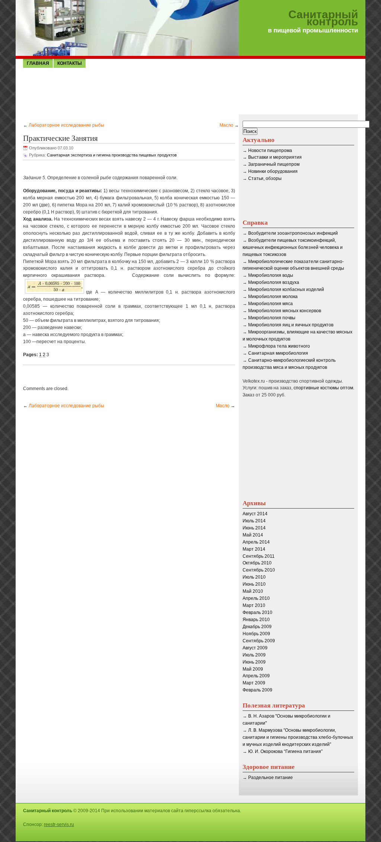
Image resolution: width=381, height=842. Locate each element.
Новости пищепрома (270, 150)
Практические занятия (60, 138)
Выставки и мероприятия (275, 157)
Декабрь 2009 (257, 626)
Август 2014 (255, 513)
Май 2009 (253, 669)
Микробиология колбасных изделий (286, 289)
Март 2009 (254, 683)
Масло (226, 125)
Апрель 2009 (256, 675)
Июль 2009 (254, 655)
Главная (38, 63)
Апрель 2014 (256, 542)
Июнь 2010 (254, 584)
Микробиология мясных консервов (284, 310)
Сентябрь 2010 (259, 570)
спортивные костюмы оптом (323, 387)
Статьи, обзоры (265, 178)
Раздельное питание (270, 777)
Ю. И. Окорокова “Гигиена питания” (285, 751)
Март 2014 (254, 549)
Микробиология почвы (271, 317)
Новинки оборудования (273, 171)
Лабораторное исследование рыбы (66, 125)
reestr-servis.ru (59, 824)
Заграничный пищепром (274, 164)
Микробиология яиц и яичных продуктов (290, 324)
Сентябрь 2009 (259, 640)
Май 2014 (253, 535)
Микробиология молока (273, 296)
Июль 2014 (254, 520)
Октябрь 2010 (257, 563)
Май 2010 (253, 591)
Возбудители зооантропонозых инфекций (293, 233)
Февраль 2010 (257, 612)
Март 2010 (254, 605)
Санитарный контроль (323, 18)
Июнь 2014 (254, 528)
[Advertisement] (190, 90)
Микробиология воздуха (273, 282)
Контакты (69, 63)
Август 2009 (255, 648)
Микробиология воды (270, 275)
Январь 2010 (256, 619)
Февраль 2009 (257, 690)
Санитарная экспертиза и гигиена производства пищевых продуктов (112, 155)
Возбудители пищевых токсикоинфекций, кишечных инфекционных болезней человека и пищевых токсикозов (293, 247)
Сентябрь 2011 (259, 556)
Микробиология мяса (270, 303)
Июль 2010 (254, 577)
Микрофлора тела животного (279, 346)
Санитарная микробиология (278, 353)
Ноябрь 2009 (256, 633)
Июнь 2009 (254, 662)
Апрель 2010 (256, 598)
